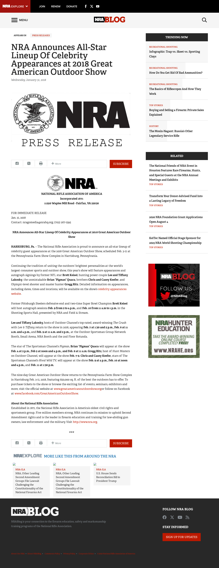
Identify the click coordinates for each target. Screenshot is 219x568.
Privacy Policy (69, 553)
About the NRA (18, 553)
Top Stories (156, 105)
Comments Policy (52, 553)
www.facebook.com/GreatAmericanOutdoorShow (46, 393)
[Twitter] (91, 2)
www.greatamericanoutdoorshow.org (77, 389)
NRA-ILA (20, 469)
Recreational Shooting (163, 47)
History (154, 126)
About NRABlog (34, 553)
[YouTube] (97, 2)
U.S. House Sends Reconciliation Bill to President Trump (108, 477)
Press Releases (41, 35)
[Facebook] (85, 2)
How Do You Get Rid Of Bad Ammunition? (175, 73)
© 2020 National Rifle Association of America (116, 553)
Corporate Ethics (86, 553)
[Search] (204, 20)
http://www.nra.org (85, 422)
